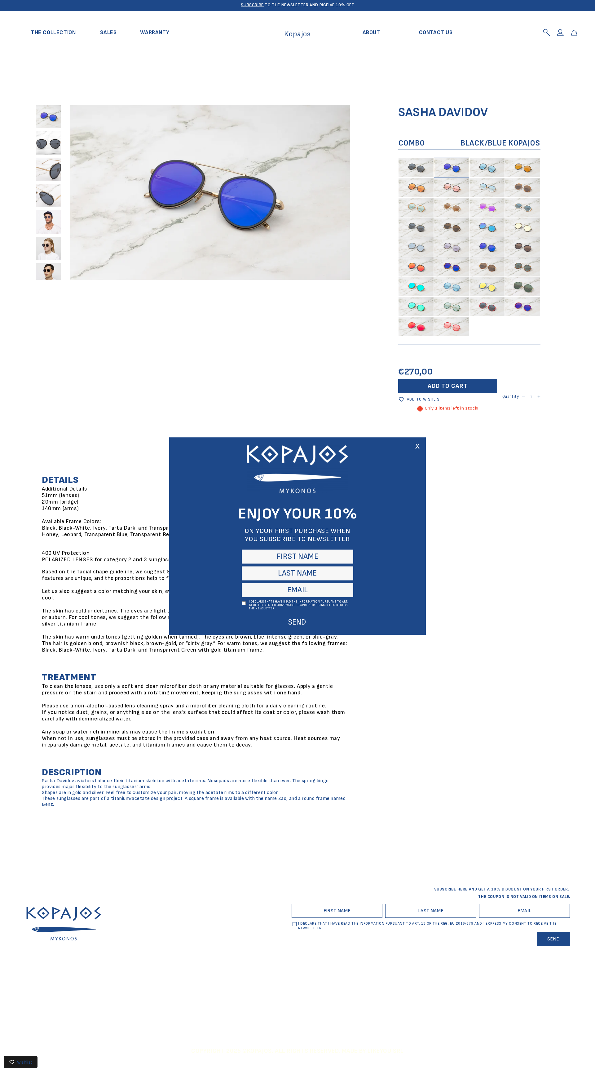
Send (297, 622)
